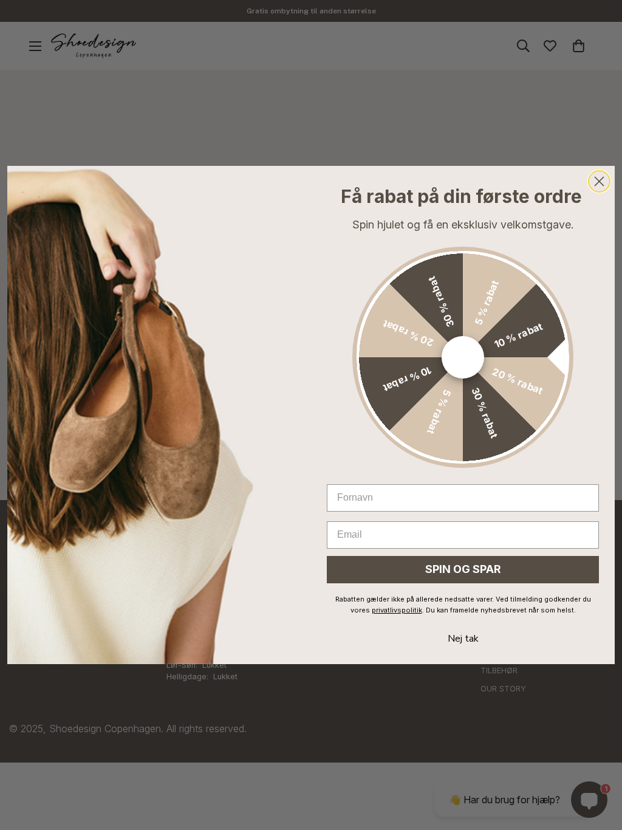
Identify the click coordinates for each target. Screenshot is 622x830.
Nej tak (463, 638)
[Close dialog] (599, 181)
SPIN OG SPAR (463, 569)
